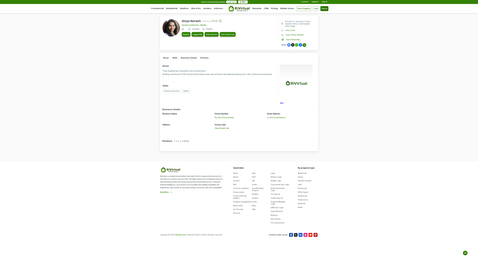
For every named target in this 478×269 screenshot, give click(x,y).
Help (253, 209)
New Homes (276, 219)
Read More (164, 192)
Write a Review (211, 34)
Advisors (218, 8)
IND (243, 2)
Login (273, 173)
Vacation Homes (304, 181)
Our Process (238, 209)
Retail (300, 207)
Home (235, 173)
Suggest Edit (197, 34)
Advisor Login (276, 177)
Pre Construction (277, 223)
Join (316, 8)
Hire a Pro (196, 8)
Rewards (256, 8)
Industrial (301, 203)
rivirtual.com (180, 235)
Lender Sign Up (277, 198)
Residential (172, 8)
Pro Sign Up (275, 194)
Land (300, 185)
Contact (304, 2)
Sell (253, 181)
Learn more (231, 2)
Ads (282, 103)
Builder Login (276, 181)
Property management (242, 202)
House (300, 177)
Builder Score (287, 8)
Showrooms (303, 200)
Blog (254, 206)
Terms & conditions (241, 188)
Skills (175, 58)
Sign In (324, 2)
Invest (254, 185)
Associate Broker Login (278, 189)
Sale (253, 173)
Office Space (303, 192)
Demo (324, 8)
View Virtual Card (227, 34)
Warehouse (302, 196)
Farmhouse (302, 188)
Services (236, 213)
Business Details (189, 58)
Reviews (204, 58)
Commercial (157, 8)
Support (315, 2)
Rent (254, 177)
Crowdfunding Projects (257, 189)
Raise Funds (238, 206)
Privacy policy (238, 192)
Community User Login (280, 185)
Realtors (184, 8)
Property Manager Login (278, 203)
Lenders (207, 8)
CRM (266, 8)
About (166, 58)
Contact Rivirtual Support (239, 197)
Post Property (303, 8)
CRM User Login (277, 208)
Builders (255, 194)
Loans (254, 202)
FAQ (234, 185)
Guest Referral (276, 211)
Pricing (274, 8)
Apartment (302, 173)
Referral (186, 34)
